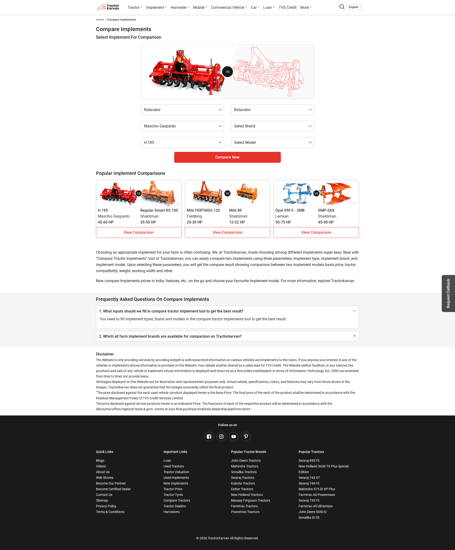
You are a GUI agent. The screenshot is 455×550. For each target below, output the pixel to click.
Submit (228, 328)
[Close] (290, 213)
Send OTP (270, 257)
